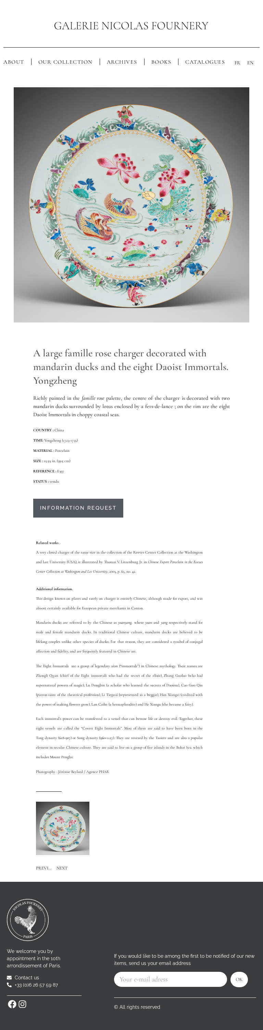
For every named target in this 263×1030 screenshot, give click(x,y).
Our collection (65, 62)
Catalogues (205, 62)
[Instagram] (22, 1004)
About (13, 62)
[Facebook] (12, 1004)
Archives (122, 62)
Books (161, 62)
